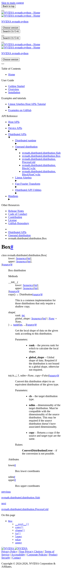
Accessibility (18, 554)
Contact (16, 557)
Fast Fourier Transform (27, 183)
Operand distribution (26, 146)
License (12, 220)
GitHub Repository (18, 223)
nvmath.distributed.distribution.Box (41, 155)
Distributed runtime (25, 140)
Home (11, 74)
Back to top (8, 6)
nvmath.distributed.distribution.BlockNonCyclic (39, 173)
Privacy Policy (9, 551)
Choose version (10, 27)
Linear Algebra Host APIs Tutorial (27, 104)
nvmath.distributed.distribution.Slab (41, 152)
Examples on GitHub (19, 110)
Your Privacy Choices (31, 551)
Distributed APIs (17, 134)
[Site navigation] (2, 10)
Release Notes (16, 210)
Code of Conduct (17, 214)
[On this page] (2, 42)
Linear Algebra (23, 177)
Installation (14, 92)
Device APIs (15, 128)
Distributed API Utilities (28, 190)
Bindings (13, 196)
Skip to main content (12, 2)
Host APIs (13, 121)
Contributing (15, 217)
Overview (13, 89)
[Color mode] (2, 35)
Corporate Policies (37, 554)
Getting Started (16, 86)
